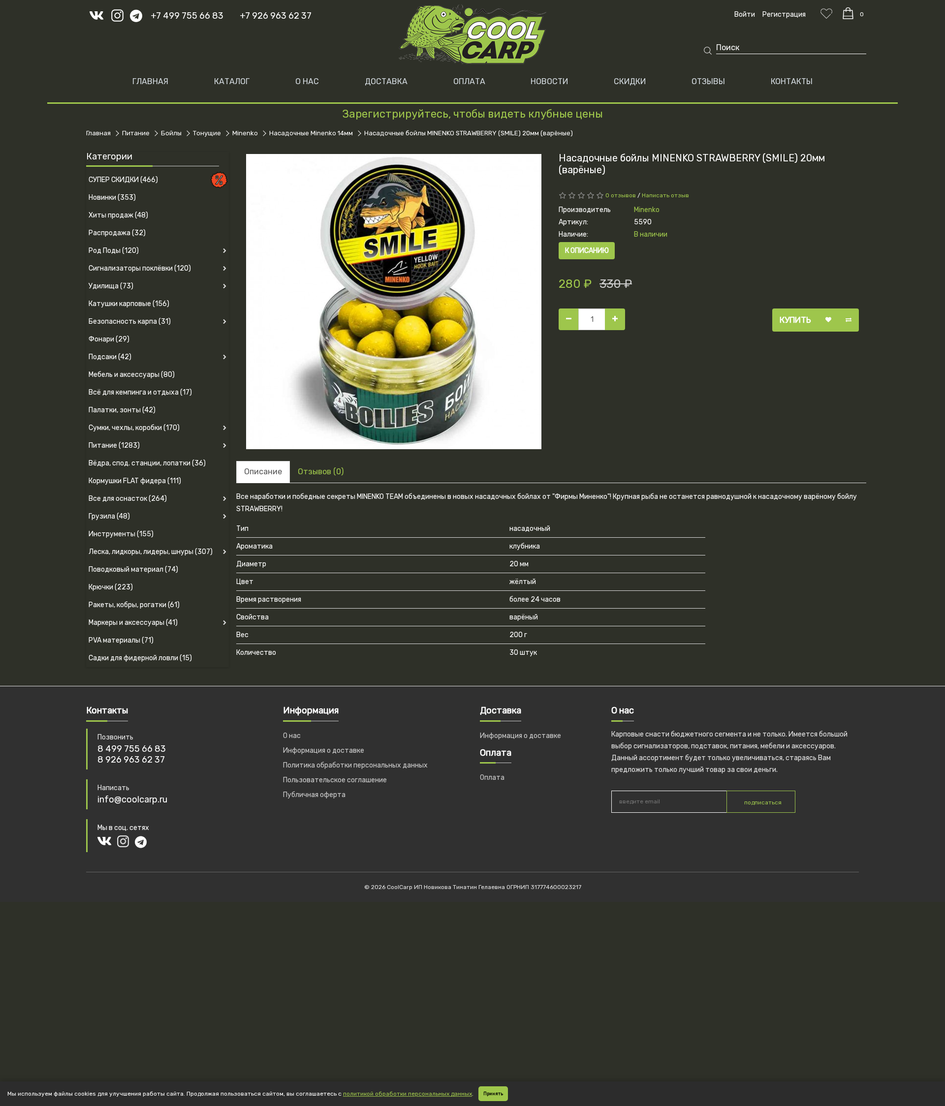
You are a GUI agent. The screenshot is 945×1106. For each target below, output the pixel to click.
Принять (493, 1093)
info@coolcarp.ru (132, 799)
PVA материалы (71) (121, 640)
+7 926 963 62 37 (276, 15)
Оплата (492, 777)
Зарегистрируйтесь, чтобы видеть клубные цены (472, 114)
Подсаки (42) (110, 357)
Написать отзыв (665, 195)
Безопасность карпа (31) (130, 321)
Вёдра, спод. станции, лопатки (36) (147, 463)
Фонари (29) (109, 339)
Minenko (245, 133)
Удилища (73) (111, 286)
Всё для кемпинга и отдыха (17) (140, 392)
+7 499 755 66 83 (187, 15)
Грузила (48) (109, 516)
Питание (136, 133)
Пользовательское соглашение (335, 780)
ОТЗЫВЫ (708, 81)
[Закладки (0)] (826, 13)
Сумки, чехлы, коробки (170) (134, 428)
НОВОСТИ (549, 81)
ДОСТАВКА (386, 81)
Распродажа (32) (117, 233)
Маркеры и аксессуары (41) (133, 622)
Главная (150, 81)
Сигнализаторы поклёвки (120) (140, 268)
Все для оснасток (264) (128, 498)
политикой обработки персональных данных (407, 1093)
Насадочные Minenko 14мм (311, 133)
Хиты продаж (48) (118, 215)
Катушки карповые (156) (129, 304)
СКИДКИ (630, 81)
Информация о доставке (323, 750)
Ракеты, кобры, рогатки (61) (134, 605)
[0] (848, 13)
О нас (292, 736)
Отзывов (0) (321, 471)
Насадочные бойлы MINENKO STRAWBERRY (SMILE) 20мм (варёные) (468, 133)
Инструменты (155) (121, 534)
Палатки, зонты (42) (122, 410)
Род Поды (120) (114, 250)
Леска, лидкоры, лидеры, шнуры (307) (151, 552)
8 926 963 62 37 (131, 759)
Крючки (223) (111, 587)
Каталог (232, 81)
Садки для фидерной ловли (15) (140, 658)
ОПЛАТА (469, 81)
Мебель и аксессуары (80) (132, 374)
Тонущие (207, 133)
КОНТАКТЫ (792, 81)
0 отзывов (620, 195)
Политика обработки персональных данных (355, 765)
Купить (795, 320)
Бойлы (171, 133)
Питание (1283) (114, 445)
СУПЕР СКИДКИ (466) (123, 180)
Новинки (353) (112, 197)
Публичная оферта (314, 795)
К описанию (587, 250)
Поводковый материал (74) (133, 569)
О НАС (307, 81)
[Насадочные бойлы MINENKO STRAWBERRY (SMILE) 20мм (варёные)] (394, 301)
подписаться (763, 802)
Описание (263, 471)
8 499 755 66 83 (131, 748)
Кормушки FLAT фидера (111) (135, 481)
